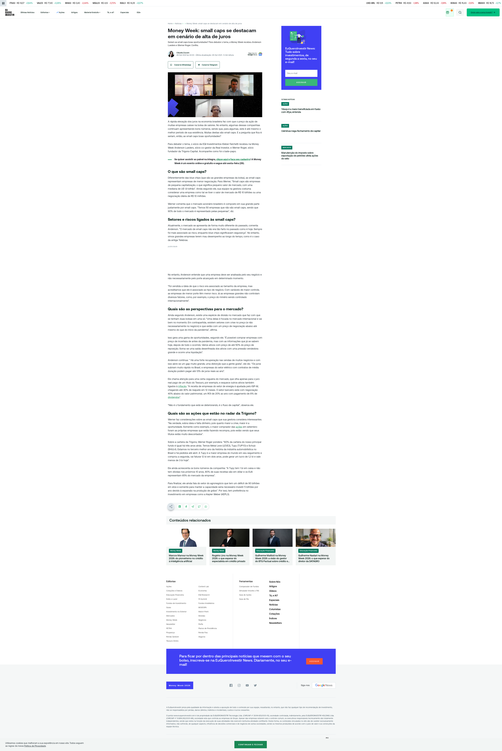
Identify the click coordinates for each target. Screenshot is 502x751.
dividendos (173, 397)
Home (170, 23)
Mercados (170, 616)
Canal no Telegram (210, 65)
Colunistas (275, 609)
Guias (168, 607)
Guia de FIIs (244, 599)
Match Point (203, 612)
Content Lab (203, 586)
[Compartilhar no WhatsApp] (205, 506)
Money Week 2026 (180, 685)
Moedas (201, 616)
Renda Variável (172, 637)
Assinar (301, 82)
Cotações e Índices (174, 591)
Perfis (200, 624)
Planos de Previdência (207, 628)
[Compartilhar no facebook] (186, 506)
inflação (182, 386)
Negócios (202, 620)
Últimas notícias (288, 99)
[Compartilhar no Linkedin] (179, 506)
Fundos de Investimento (176, 603)
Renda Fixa (203, 632)
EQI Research (204, 595)
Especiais (125, 12)
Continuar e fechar (250, 745)
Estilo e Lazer (171, 599)
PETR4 (169, 628)
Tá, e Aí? (273, 595)
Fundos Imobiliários (206, 603)
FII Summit (202, 599)
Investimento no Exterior (176, 612)
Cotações (274, 613)
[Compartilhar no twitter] (199, 506)
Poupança (170, 632)
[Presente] (449, 12)
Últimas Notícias (27, 12)
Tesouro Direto (172, 641)
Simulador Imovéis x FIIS (249, 591)
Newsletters (275, 623)
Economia (202, 591)
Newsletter (170, 624)
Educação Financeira (175, 595)
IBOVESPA (202, 607)
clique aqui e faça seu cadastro (233, 159)
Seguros (201, 637)
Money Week (171, 620)
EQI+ (139, 12)
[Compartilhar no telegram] (192, 506)
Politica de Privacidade (35, 746)
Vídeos (272, 591)
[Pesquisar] (460, 12)
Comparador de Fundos (249, 586)
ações (239, 426)
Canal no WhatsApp (182, 65)
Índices (273, 618)
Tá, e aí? (110, 12)
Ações (169, 586)
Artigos (74, 12)
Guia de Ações (245, 595)
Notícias (178, 23)
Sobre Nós (274, 581)
